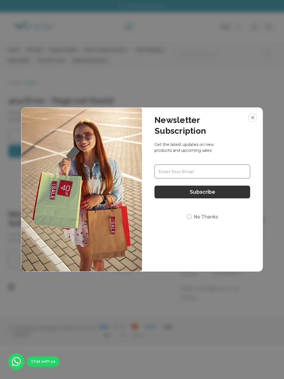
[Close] (252, 117)
